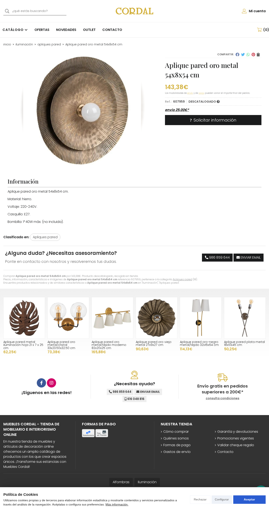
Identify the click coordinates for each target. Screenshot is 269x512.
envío (190, 93)
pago (201, 93)
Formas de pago (177, 445)
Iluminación (147, 482)
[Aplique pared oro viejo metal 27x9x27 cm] (156, 318)
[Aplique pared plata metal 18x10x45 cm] (244, 318)
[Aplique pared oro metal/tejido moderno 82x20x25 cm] (112, 318)
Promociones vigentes (235, 438)
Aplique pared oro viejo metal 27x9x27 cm (153, 343)
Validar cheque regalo (235, 445)
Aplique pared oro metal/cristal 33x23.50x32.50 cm (61, 345)
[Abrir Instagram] (51, 383)
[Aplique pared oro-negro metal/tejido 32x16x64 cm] (200, 318)
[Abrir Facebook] (41, 383)
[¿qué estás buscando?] (34, 10)
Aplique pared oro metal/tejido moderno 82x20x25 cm (109, 345)
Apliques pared (182, 279)
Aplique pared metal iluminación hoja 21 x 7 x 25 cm (23, 345)
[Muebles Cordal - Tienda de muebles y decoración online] (134, 11)
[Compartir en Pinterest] (253, 54)
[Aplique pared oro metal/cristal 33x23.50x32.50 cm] (68, 318)
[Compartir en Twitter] (243, 54)
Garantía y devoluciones (237, 431)
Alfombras (121, 482)
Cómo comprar (176, 431)
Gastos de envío (177, 451)
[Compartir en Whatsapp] (248, 54)
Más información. (116, 504)
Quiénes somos (176, 438)
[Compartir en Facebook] (237, 54)
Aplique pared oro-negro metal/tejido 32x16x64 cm (199, 343)
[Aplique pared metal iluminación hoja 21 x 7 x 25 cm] (24, 318)
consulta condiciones (222, 398)
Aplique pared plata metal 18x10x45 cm (244, 343)
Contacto (225, 451)
